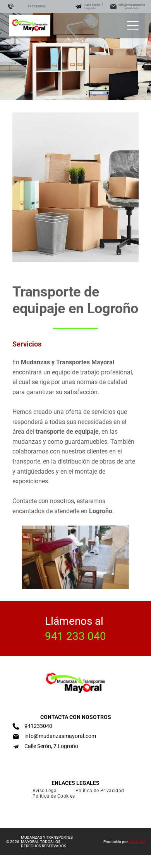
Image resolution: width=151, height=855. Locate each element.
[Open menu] (133, 25)
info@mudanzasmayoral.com (131, 6)
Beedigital (137, 841)
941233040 (36, 6)
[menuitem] (42, 790)
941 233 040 (75, 636)
